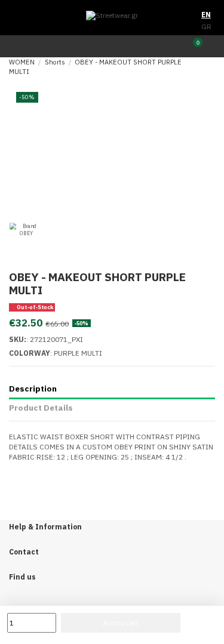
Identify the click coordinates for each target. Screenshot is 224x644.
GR (206, 26)
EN (206, 14)
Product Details (41, 408)
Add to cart (121, 622)
